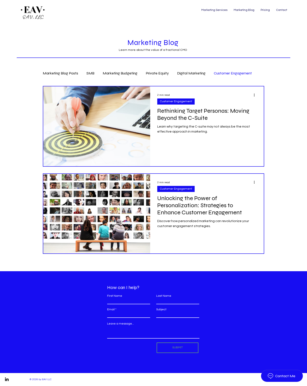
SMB (90, 73)
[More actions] (255, 94)
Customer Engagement (233, 73)
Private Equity (157, 73)
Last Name (163, 295)
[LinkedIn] (6, 379)
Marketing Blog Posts (60, 73)
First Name (114, 295)
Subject (161, 309)
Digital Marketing (191, 73)
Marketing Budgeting (120, 73)
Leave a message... (120, 323)
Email (111, 309)
